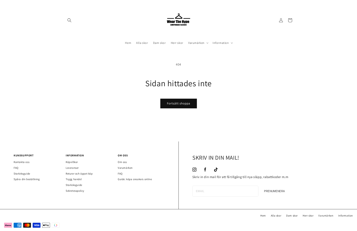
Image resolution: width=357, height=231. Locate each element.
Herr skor (308, 215)
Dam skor (292, 215)
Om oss (122, 162)
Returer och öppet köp (79, 173)
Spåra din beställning (27, 179)
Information (345, 215)
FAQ (16, 168)
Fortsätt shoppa (178, 103)
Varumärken (125, 168)
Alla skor (276, 215)
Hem (263, 215)
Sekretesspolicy (75, 191)
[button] (69, 20)
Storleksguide (22, 173)
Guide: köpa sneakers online (135, 179)
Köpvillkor (72, 162)
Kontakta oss (21, 162)
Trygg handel (74, 179)
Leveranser (72, 168)
